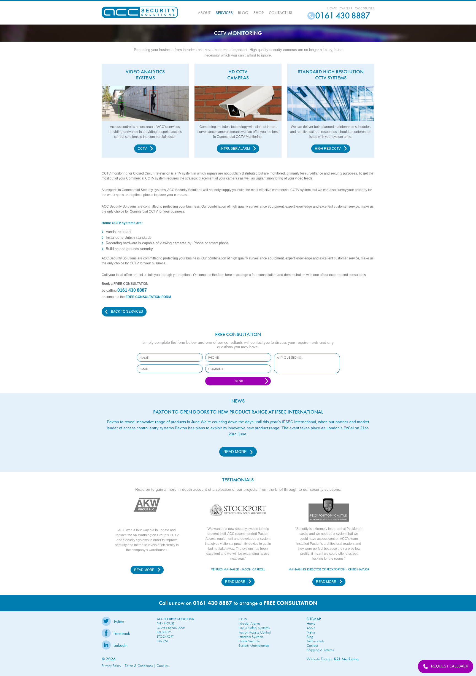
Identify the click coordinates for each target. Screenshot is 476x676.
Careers (346, 8)
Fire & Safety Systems (254, 627)
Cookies (162, 665)
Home (332, 8)
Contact (312, 645)
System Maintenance (254, 645)
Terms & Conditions (139, 665)
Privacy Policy (111, 665)
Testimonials (315, 641)
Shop (258, 12)
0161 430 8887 (132, 290)
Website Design (319, 659)
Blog (243, 12)
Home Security (249, 641)
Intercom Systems (251, 636)
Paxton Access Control (255, 632)
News (311, 632)
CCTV (143, 149)
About (204, 12)
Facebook (121, 633)
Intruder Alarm (235, 149)
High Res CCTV (328, 149)
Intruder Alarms (249, 623)
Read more (235, 451)
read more (144, 570)
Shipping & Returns (320, 649)
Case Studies (364, 8)
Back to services (126, 311)
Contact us (280, 12)
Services (224, 12)
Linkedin (120, 645)
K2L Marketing (346, 659)
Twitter (118, 621)
